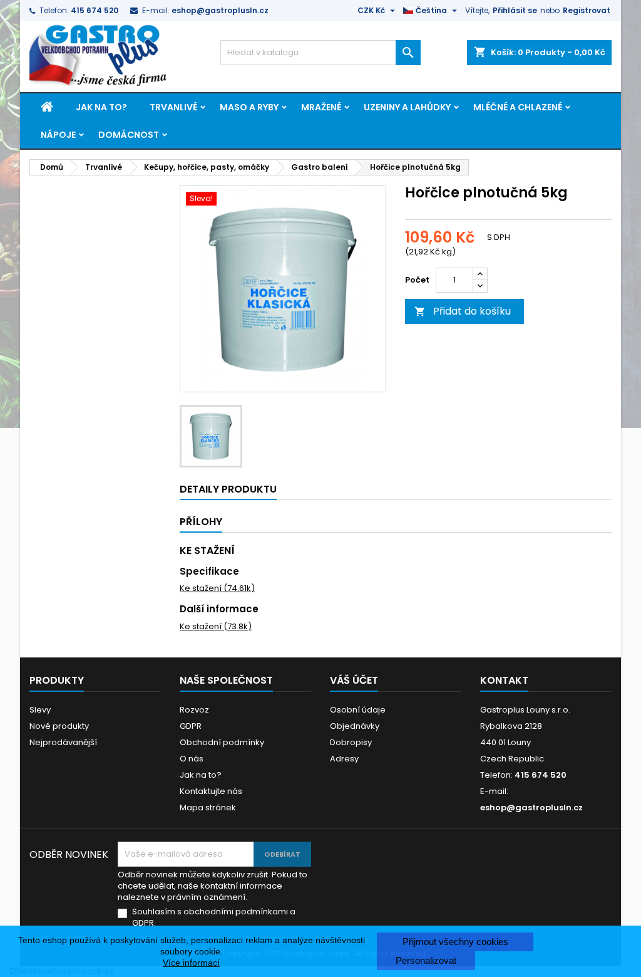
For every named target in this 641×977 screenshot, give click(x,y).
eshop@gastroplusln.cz (220, 10)
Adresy (344, 759)
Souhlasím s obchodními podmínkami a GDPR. (213, 917)
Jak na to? (101, 107)
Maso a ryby (249, 107)
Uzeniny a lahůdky (407, 107)
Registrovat (586, 10)
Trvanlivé (173, 107)
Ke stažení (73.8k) (216, 626)
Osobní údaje (358, 710)
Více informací (191, 963)
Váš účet (354, 680)
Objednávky (354, 726)
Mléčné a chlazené (517, 107)
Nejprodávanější (63, 742)
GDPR (191, 726)
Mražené (321, 107)
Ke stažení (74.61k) (217, 588)
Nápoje (58, 134)
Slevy (40, 710)
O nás (191, 759)
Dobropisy (351, 742)
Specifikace (209, 571)
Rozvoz (194, 710)
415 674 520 (94, 10)
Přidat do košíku (462, 311)
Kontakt (504, 680)
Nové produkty (59, 726)
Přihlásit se (515, 10)
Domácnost (128, 134)
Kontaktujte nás (211, 791)
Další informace (219, 608)
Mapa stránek (208, 807)
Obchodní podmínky (222, 742)
